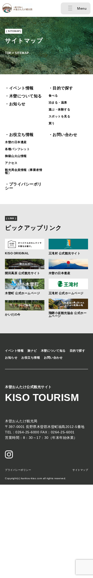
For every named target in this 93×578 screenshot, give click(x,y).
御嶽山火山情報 (16, 156)
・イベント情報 (19, 88)
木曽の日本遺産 (16, 142)
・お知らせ (15, 104)
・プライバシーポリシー (23, 186)
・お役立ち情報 (19, 134)
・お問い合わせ (63, 134)
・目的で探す (61, 88)
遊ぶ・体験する (59, 109)
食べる (53, 95)
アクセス (11, 163)
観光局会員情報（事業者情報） (23, 171)
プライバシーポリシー (18, 470)
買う (52, 123)
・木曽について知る (23, 96)
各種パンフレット (17, 149)
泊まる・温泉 (58, 102)
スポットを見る (59, 116)
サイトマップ (80, 470)
